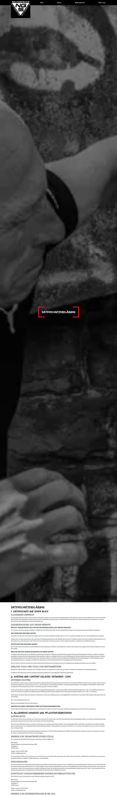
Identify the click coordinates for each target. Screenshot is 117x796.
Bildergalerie (80, 2)
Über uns (101, 2)
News (59, 2)
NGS (42, 2)
